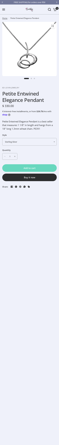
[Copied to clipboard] (29, 187)
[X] (16, 187)
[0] (54, 9)
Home (4, 18)
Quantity (6, 150)
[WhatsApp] (24, 187)
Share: (5, 187)
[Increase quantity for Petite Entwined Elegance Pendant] (14, 156)
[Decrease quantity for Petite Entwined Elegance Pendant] (4, 156)
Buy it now (29, 177)
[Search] (49, 9)
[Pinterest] (20, 187)
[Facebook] (12, 187)
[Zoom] (52, 26)
